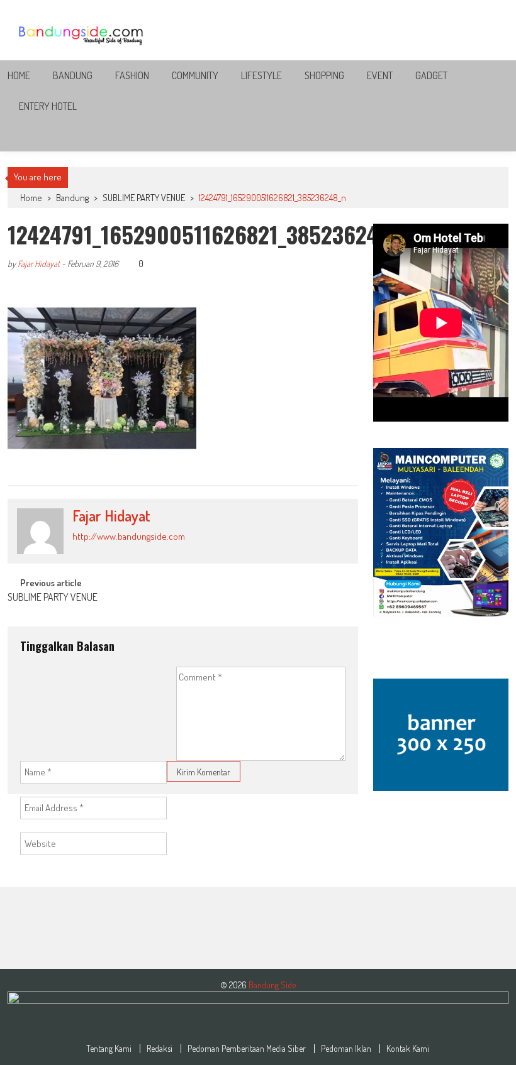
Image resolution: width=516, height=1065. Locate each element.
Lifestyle (261, 75)
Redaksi (159, 1048)
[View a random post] (489, 136)
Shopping (324, 75)
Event (380, 75)
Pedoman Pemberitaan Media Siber (247, 1048)
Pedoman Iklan (346, 1048)
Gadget (431, 75)
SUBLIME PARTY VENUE (144, 198)
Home (19, 75)
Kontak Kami (407, 1048)
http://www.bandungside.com (128, 536)
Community (195, 75)
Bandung (73, 75)
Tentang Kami (109, 1048)
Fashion (132, 75)
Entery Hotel (48, 106)
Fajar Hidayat (39, 263)
